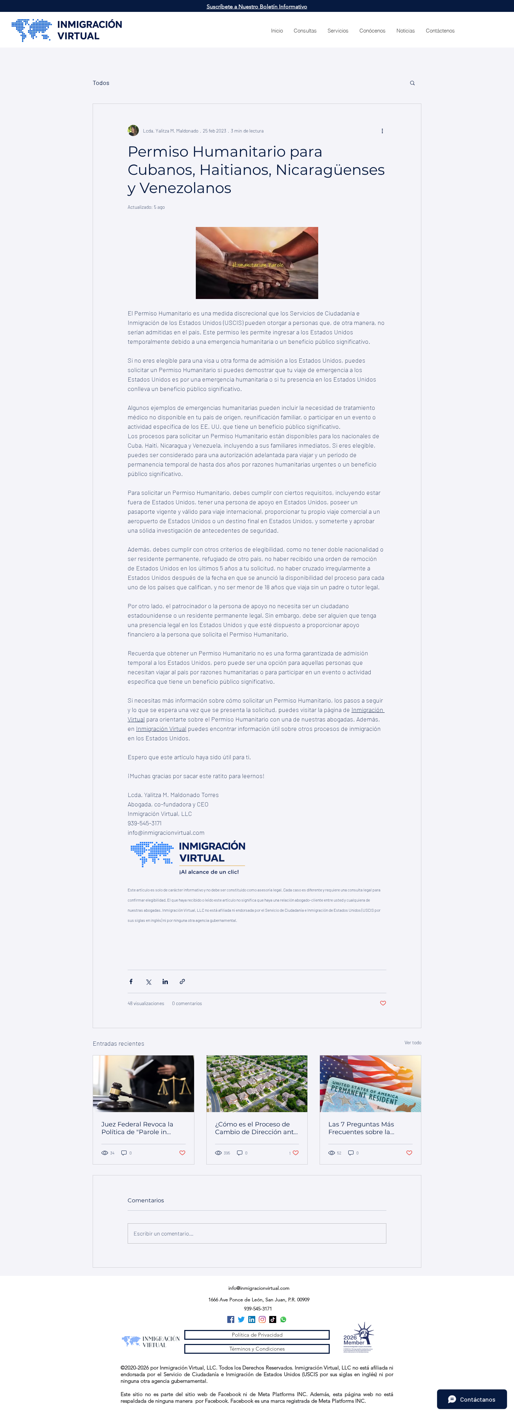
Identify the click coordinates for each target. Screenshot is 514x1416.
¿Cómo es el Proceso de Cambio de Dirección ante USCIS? (256, 1128)
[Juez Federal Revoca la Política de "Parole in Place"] (143, 1083)
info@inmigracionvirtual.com (259, 1288)
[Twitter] (241, 1319)
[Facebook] (230, 1319)
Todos (101, 82)
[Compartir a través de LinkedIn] (165, 981)
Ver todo (413, 1042)
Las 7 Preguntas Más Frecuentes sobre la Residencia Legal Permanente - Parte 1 (361, 1128)
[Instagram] (262, 1319)
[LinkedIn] (251, 1319)
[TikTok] (272, 1319)
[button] (412, 82)
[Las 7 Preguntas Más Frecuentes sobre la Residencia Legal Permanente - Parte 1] (370, 1083)
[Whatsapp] (283, 1319)
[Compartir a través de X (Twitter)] (148, 981)
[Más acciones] (382, 130)
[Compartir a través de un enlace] (182, 981)
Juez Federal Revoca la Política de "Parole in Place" (137, 1128)
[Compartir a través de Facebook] (131, 981)
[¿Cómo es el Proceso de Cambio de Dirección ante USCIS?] (257, 1083)
